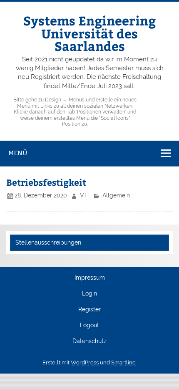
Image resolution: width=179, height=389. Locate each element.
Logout (89, 325)
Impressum (90, 278)
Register (89, 310)
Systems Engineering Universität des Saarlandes (89, 33)
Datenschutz (89, 341)
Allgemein (116, 195)
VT (84, 195)
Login (89, 294)
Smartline (123, 362)
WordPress (85, 362)
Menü (17, 153)
